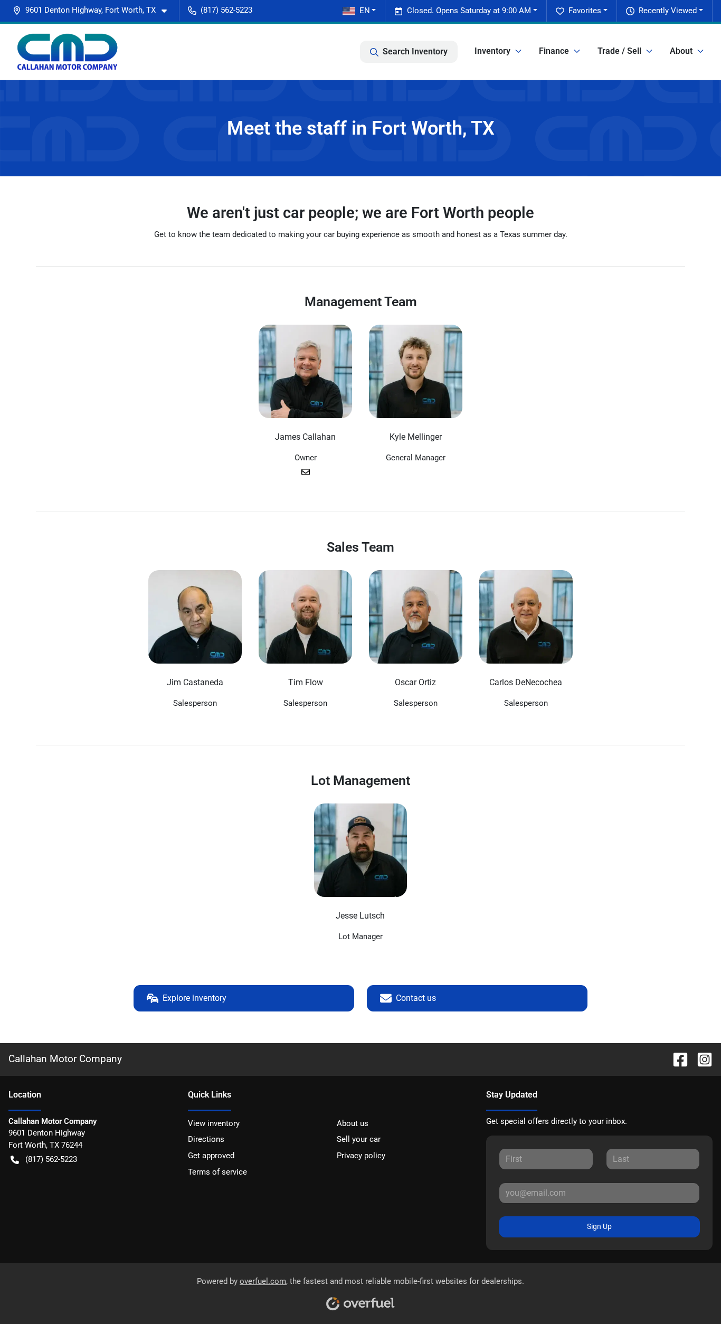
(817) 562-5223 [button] (226, 10)
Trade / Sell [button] (619, 51)
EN (364, 10)
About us (352, 1123)
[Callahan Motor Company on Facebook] (676, 1059)
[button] (93, 10)
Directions (206, 1139)
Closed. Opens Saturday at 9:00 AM (469, 10)
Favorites (584, 10)
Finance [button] (554, 51)
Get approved (211, 1155)
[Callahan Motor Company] (67, 51)
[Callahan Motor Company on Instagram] (700, 1059)
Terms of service (217, 1172)
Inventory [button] (492, 51)
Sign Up (599, 1226)
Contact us (416, 998)
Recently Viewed (668, 10)
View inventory (214, 1123)
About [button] (681, 51)
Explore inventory (194, 998)
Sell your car (359, 1139)
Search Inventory (415, 51)
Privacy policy (361, 1155)
